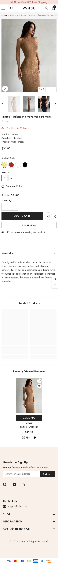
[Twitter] (24, 484)
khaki (23, 437)
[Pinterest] (4, 484)
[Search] (12, 8)
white (30, 437)
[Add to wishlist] (48, 216)
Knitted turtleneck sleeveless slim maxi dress (29, 427)
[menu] (3, 8)
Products (14, 15)
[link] (14, 352)
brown (27, 437)
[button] (48, 89)
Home (4, 15)
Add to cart (22, 216)
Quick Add (29, 417)
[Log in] (46, 8)
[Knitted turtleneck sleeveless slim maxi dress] (29, 395)
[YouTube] (14, 484)
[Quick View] (39, 386)
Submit (47, 474)
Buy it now (29, 225)
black (34, 437)
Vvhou (14, 134)
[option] (29, 55)
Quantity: (6, 200)
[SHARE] (54, 216)
